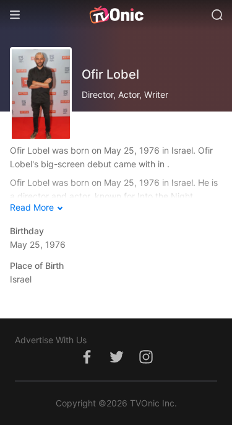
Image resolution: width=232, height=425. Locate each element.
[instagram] (146, 363)
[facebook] (87, 363)
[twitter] (116, 363)
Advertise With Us (51, 340)
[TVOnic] (116, 15)
